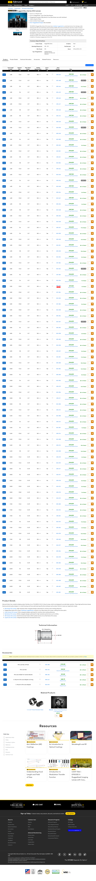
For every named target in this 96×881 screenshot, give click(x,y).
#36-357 (58, 227)
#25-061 (58, 357)
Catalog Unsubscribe (72, 826)
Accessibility (32, 857)
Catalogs (70, 822)
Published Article (10, 747)
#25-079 (58, 568)
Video (7, 740)
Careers (9, 831)
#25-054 (58, 280)
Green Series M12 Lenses (11, 612)
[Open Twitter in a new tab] (64, 855)
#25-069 (58, 451)
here (85, 656)
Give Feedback (31, 829)
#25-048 (58, 210)
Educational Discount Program (54, 829)
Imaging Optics (31, 842)
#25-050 (58, 233)
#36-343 (58, 74)
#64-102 (47, 669)
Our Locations (10, 829)
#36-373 (58, 421)
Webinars (8, 744)
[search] (48, 2)
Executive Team (11, 824)
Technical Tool (9, 754)
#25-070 (58, 463)
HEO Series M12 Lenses (10, 615)
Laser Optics (30, 839)
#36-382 (58, 527)
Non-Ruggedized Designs (36, 22)
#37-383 (58, 274)
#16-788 (47, 664)
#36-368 (58, 362)
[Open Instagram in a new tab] (80, 855)
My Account (75, 2)
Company (31, 5)
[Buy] (92, 74)
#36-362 (58, 285)
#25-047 (58, 198)
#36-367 (58, 351)
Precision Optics (31, 835)
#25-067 (58, 427)
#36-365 (58, 327)
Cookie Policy (18, 857)
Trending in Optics (10, 742)
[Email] (84, 7)
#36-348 (58, 121)
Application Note (10, 737)
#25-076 (58, 533)
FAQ (7, 749)
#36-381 (58, 515)
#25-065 (58, 404)
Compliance (10, 838)
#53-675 (47, 684)
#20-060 (58, 139)
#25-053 (58, 268)
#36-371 (58, 398)
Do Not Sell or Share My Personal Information (35, 859)
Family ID (76, 7)
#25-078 (58, 557)
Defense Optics (31, 844)
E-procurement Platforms (53, 838)
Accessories (37, 59)
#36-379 (58, 492)
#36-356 (58, 215)
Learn (26, 5)
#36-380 (58, 504)
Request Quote (75, 75)
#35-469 (58, 80)
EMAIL (58, 804)
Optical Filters (31, 837)
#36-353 (58, 180)
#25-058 (58, 333)
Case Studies (10, 835)
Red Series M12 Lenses (10, 614)
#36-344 (58, 86)
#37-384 (58, 292)
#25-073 (58, 498)
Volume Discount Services (53, 826)
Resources (56, 59)
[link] (84, 1)
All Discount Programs (52, 822)
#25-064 (58, 392)
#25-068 (58, 439)
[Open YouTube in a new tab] (69, 855)
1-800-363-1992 (79, 5)
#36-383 (58, 539)
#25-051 (58, 245)
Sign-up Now (70, 813)
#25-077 (58, 545)
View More (29, 785)
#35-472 (58, 115)
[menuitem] (11, 5)
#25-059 (58, 345)
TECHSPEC (10, 840)
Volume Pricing (68, 75)
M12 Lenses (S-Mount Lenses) (27, 8)
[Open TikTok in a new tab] (84, 855)
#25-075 (58, 521)
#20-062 (58, 163)
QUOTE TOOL (76, 805)
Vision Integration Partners (53, 824)
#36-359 (58, 251)
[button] (79, 5)
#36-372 (58, 410)
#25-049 (58, 221)
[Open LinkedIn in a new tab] (74, 855)
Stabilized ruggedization (27, 610)
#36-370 (58, 386)
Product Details (14, 59)
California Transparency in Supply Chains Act (17, 860)
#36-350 (58, 145)
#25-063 (58, 380)
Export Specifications (89, 65)
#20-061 (58, 151)
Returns (29, 824)
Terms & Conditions (25, 857)
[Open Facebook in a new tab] (59, 855)
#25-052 (58, 257)
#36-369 (58, 374)
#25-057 (58, 321)
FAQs (29, 826)
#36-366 (58, 339)
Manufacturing (18, 5)
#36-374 (58, 433)
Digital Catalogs (71, 824)
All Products (10, 8)
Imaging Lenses (17, 8)
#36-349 (58, 133)
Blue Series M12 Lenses (10, 608)
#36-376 (58, 457)
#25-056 (58, 310)
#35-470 (58, 92)
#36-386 (58, 574)
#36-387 (58, 586)
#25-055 (58, 298)
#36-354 (58, 192)
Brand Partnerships (12, 842)
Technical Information (25, 59)
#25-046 (58, 186)
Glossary (8, 752)
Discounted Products (52, 833)
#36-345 (58, 98)
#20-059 (58, 127)
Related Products (46, 59)
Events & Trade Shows (12, 826)
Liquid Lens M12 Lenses (10, 617)
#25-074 (58, 510)
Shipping (30, 822)
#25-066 (58, 415)
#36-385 (58, 563)
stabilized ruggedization (58, 26)
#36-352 (58, 168)
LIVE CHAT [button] (39, 805)
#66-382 (47, 674)
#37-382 (58, 262)
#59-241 (47, 679)
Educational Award (52, 831)
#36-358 (58, 239)
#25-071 (58, 474)
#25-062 (58, 368)
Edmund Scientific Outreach (53, 835)
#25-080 (58, 580)
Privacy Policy (11, 857)
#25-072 (58, 486)
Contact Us (86, 5)
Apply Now (74, 830)
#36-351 (58, 157)
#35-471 (58, 104)
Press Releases (11, 833)
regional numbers (19, 806)
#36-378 (58, 480)
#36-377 (58, 468)
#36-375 (58, 445)
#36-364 (58, 315)
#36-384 (58, 551)
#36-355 (58, 204)
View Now (36, 748)
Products (5, 59)
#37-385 (58, 304)
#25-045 (58, 174)
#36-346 (58, 110)
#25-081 (58, 592)
